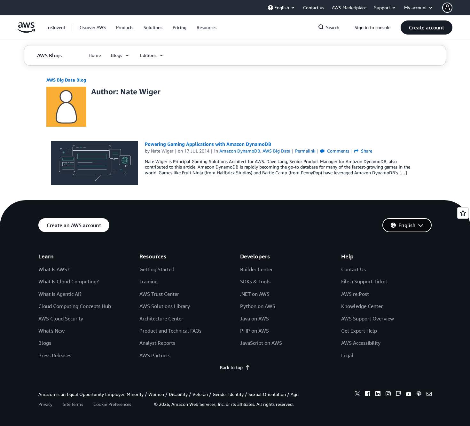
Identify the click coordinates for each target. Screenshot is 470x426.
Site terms (73, 404)
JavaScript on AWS (261, 343)
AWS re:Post (355, 294)
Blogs (44, 343)
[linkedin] (377, 394)
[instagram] (388, 394)
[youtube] (408, 394)
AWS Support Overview (367, 318)
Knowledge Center (362, 306)
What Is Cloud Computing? (68, 281)
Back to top (231, 367)
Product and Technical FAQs (170, 330)
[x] (357, 394)
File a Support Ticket (364, 281)
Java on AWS (254, 318)
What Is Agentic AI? (60, 294)
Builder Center (256, 269)
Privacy (45, 404)
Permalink (305, 151)
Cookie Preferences (112, 404)
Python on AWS (257, 306)
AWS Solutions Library (164, 306)
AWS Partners (154, 355)
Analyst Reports (157, 343)
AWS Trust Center (159, 294)
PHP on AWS (254, 330)
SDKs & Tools (255, 281)
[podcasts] (418, 394)
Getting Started (156, 269)
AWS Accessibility (360, 343)
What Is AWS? (53, 269)
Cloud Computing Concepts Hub (74, 306)
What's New (51, 330)
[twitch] (398, 394)
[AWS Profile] (447, 8)
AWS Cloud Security (60, 318)
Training (148, 281)
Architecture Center (161, 318)
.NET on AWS (255, 294)
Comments (337, 151)
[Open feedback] (463, 213)
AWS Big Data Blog (66, 80)
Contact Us (353, 269)
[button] (92, 27)
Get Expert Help (359, 330)
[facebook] (367, 394)
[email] (429, 394)
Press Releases (54, 355)
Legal (347, 355)
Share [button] (366, 151)
